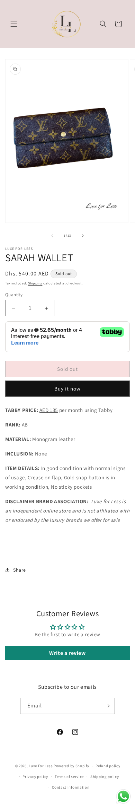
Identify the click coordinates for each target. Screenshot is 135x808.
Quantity (13, 295)
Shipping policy (104, 776)
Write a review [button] (67, 653)
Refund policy (108, 765)
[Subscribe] (107, 706)
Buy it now (67, 388)
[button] (13, 23)
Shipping (35, 283)
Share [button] (19, 570)
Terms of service (69, 776)
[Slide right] (82, 235)
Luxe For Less (41, 765)
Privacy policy (35, 776)
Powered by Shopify (71, 765)
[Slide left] (52, 235)
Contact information (70, 787)
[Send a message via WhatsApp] (123, 796)
